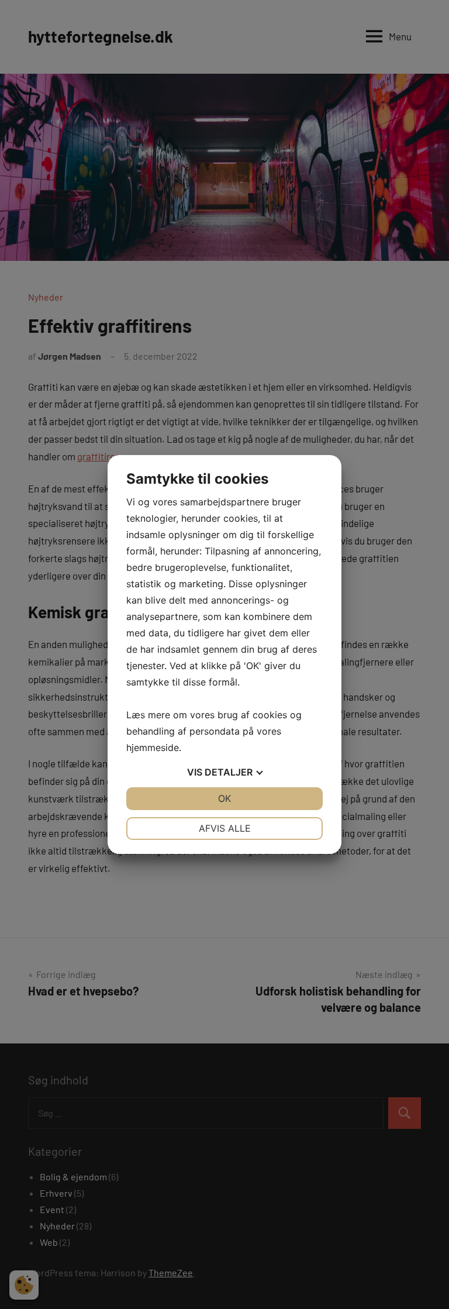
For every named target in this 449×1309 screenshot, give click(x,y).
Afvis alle (225, 828)
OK (224, 798)
